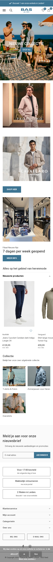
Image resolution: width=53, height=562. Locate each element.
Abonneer (42, 455)
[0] (48, 10)
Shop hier (12, 189)
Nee (36, 554)
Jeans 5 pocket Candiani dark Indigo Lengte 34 (18, 339)
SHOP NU (26, 50)
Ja (24, 554)
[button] (4, 10)
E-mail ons (38, 537)
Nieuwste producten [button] (13, 276)
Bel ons (13, 537)
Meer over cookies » (27, 559)
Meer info (12, 258)
